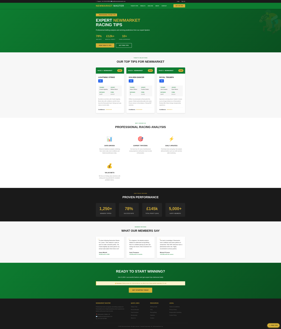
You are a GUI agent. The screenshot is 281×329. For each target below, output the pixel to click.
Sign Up (183, 1)
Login (178, 1)
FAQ (151, 309)
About (157, 5)
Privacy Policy (173, 309)
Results (142, 5)
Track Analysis (134, 312)
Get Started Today (140, 290)
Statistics (152, 315)
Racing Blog (153, 312)
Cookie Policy (173, 315)
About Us (133, 318)
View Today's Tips (105, 45)
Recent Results (135, 309)
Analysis (150, 5)
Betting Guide (153, 306)
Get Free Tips (124, 45)
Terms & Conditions (174, 306)
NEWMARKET (110, 5)
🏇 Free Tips (273, 325)
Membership (134, 315)
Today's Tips (134, 5)
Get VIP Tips (179, 5)
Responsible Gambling (175, 312)
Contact (164, 5)
